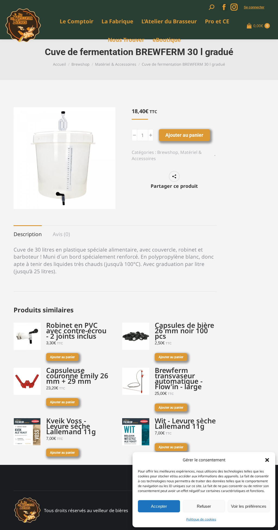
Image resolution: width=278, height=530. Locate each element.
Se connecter (254, 7)
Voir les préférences (248, 506)
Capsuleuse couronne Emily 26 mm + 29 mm (77, 376)
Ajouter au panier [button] (62, 357)
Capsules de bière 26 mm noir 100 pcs (184, 331)
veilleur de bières (110, 510)
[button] (267, 460)
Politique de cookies (201, 519)
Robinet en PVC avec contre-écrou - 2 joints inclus (76, 331)
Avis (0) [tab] (61, 234)
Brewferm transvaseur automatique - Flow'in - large (179, 378)
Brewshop (167, 152)
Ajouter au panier (184, 135)
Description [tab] (28, 234)
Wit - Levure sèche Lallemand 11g (185, 423)
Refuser (204, 506)
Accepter (159, 506)
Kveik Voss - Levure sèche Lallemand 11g (71, 426)
